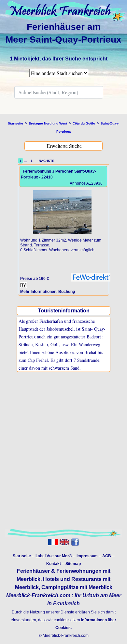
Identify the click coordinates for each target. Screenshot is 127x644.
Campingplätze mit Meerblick (76, 587)
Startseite (22, 556)
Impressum (87, 556)
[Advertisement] (63, 457)
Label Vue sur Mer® (53, 556)
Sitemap (73, 563)
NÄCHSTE (45, 161)
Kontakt (53, 563)
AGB (106, 556)
